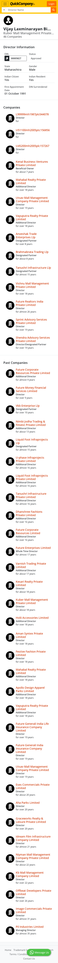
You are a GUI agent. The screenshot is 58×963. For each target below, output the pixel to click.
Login (51, 3)
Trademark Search (23, 950)
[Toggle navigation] (5, 4)
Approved (36, 58)
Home (8, 950)
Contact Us (29, 958)
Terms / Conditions (20, 954)
